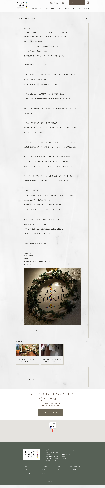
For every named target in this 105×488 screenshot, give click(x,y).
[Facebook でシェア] (24, 331)
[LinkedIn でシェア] (32, 331)
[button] (88, 2)
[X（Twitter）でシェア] (28, 331)
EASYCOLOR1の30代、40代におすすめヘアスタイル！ (52, 360)
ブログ (27, 18)
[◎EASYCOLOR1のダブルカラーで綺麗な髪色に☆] (27, 350)
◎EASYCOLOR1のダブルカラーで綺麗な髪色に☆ (27, 360)
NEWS (33, 18)
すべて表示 (86, 341)
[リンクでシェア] (36, 331)
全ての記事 (19, 18)
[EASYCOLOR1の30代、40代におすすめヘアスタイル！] (52, 350)
